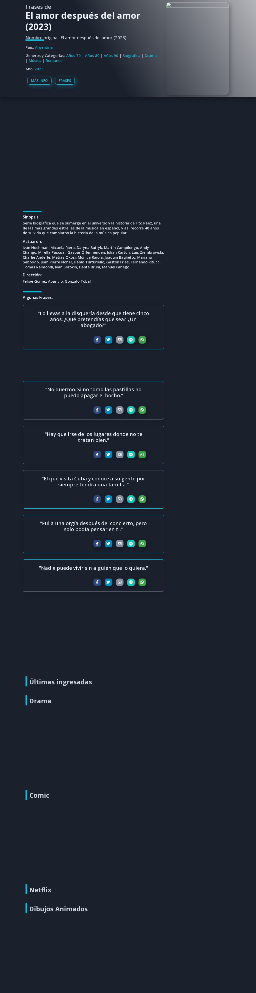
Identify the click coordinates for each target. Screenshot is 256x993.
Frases (65, 80)
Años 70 (73, 55)
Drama (151, 55)
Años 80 (92, 55)
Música (35, 60)
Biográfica (131, 55)
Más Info (39, 80)
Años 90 (111, 55)
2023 (39, 68)
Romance (54, 60)
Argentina (44, 47)
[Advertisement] (129, 134)
